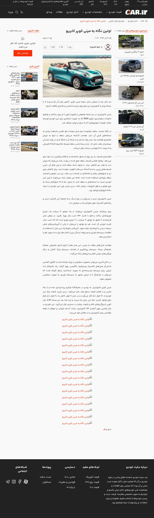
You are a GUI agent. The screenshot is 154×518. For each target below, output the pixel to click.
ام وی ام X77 (103, 3)
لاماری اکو (91, 3)
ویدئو (49, 12)
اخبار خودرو (72, 12)
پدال (105, 429)
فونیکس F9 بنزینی (142, 3)
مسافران (47, 482)
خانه (143, 21)
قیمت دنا (94, 487)
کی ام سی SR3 (79, 3)
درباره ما (71, 487)
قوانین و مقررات (67, 482)
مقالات (59, 12)
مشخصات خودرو (93, 12)
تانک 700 (115, 3)
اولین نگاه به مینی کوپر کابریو (92, 21)
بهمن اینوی (127, 3)
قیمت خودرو (115, 12)
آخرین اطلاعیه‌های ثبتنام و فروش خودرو (54, 3)
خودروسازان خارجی (116, 21)
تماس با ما (70, 477)
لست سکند (45, 477)
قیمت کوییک (92, 477)
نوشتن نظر (22, 53)
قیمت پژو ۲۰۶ (92, 482)
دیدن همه (121, 30)
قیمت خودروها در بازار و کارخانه (23, 3)
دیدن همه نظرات (15, 30)
